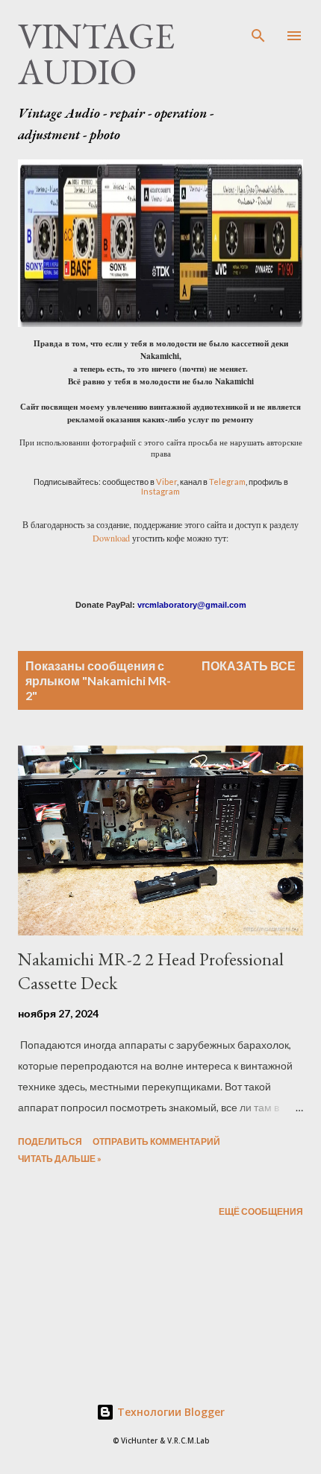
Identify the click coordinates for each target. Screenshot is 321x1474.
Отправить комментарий (156, 1141)
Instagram (160, 491)
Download (111, 538)
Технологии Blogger (169, 1412)
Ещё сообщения (261, 1211)
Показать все (249, 665)
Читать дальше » (60, 1158)
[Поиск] (258, 27)
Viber (166, 481)
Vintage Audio (96, 54)
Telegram (227, 481)
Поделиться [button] (50, 1141)
